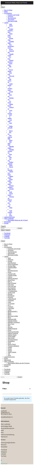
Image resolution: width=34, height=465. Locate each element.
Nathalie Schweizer (11, 151)
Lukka (10, 123)
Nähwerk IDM (10, 143)
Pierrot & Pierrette (10, 168)
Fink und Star (11, 76)
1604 (9, 258)
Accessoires (8, 13)
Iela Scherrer (10, 80)
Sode (9, 343)
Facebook (7, 233)
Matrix (9, 133)
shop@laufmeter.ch (7, 417)
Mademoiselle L (10, 127)
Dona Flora (10, 64)
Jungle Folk (10, 92)
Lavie (10, 110)
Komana (9, 101)
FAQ (2, 432)
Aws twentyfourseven (11, 46)
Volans (10, 208)
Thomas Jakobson (11, 198)
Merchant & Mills (12, 21)
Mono (9, 317)
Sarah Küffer (10, 180)
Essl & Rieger (10, 70)
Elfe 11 (9, 67)
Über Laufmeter (9, 218)
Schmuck (10, 16)
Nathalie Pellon (11, 147)
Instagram (7, 234)
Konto (6, 358)
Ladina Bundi (10, 104)
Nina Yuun (10, 155)
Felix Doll (10, 73)
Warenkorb (26, 2)
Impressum (4, 436)
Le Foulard (10, 112)
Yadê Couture (10, 211)
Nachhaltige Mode (6, 426)
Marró (9, 313)
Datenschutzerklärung (7, 434)
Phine (9, 330)
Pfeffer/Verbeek (10, 162)
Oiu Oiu (9, 159)
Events (6, 223)
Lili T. (10, 115)
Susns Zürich (10, 194)
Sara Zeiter (10, 183)
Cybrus (9, 57)
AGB (2, 430)
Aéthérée (10, 26)
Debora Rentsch (10, 61)
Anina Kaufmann (10, 35)
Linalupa (9, 117)
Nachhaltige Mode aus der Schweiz (18, 220)
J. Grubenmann (10, 88)
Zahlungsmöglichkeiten (8, 442)
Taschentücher (12, 18)
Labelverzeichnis (9, 217)
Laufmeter (11, 108)
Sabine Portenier (10, 173)
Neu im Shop (8, 10)
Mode (6, 11)
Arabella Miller (11, 42)
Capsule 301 (11, 51)
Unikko (10, 202)
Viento (9, 205)
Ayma (9, 272)
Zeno (10, 215)
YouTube (7, 238)
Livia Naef (10, 120)
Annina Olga (10, 39)
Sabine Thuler (10, 177)
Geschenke (11, 19)
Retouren (3, 444)
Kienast (10, 95)
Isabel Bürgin (10, 84)
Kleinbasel (11, 98)
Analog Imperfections (10, 30)
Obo (9, 325)
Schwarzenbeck (11, 186)
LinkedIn (7, 236)
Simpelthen (11, 189)
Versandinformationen (7, 428)
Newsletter (7, 221)
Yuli (9, 353)
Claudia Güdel (10, 54)
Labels (6, 22)
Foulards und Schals (13, 15)
